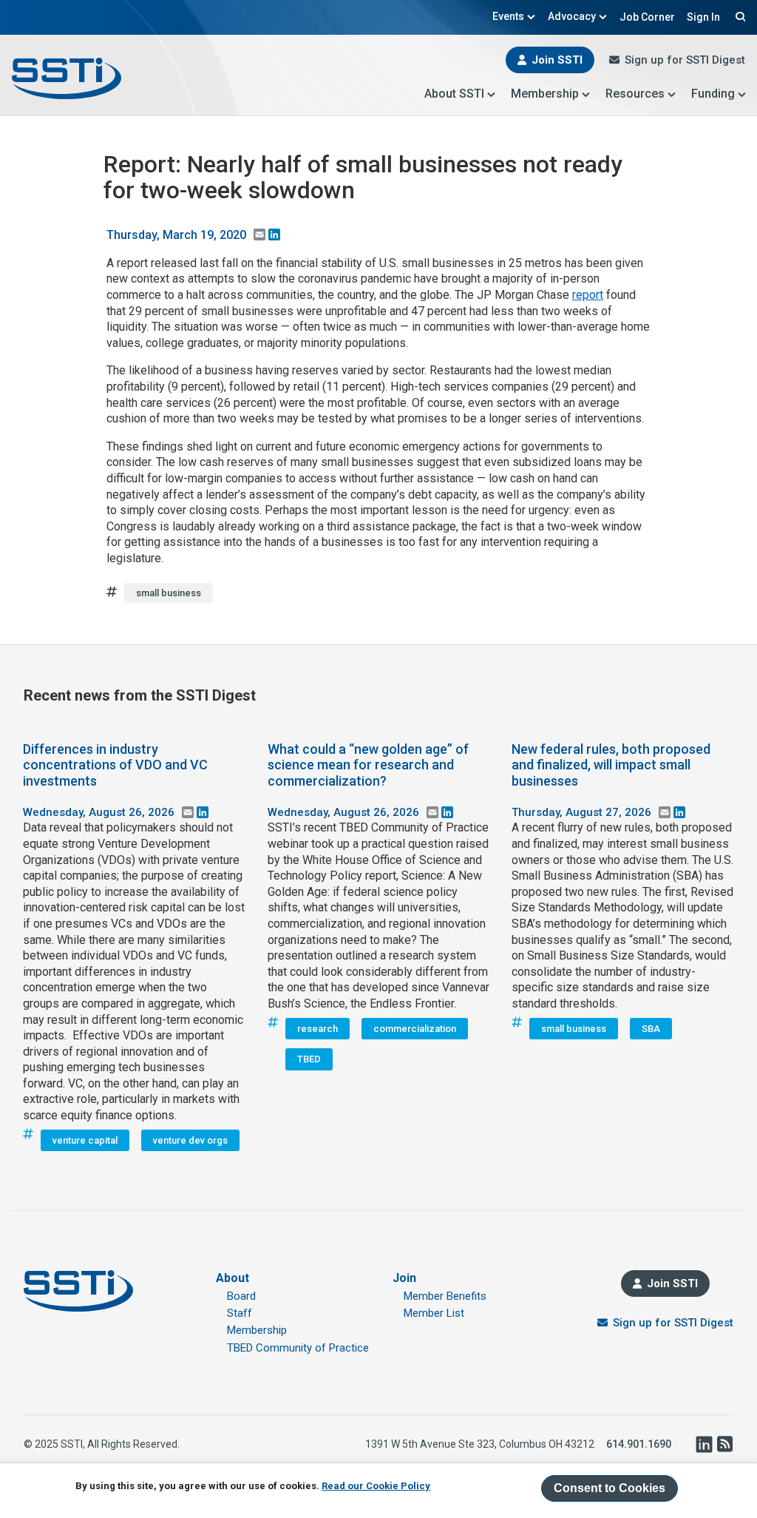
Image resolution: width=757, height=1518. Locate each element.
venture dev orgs (190, 1140)
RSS (724, 1444)
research (317, 1028)
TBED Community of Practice (298, 1348)
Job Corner (647, 17)
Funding (713, 94)
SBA (651, 1028)
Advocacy (572, 16)
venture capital (85, 1140)
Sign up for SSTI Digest (685, 60)
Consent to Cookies (609, 1488)
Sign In (703, 17)
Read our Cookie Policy (376, 1485)
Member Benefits (445, 1296)
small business (168, 592)
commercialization (414, 1028)
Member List (434, 1313)
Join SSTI (557, 60)
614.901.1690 (638, 1444)
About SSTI (454, 94)
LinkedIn (704, 1444)
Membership (545, 94)
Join (404, 1278)
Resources (635, 94)
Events (508, 16)
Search (738, 16)
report (587, 295)
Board (241, 1296)
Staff (239, 1313)
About (232, 1278)
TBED (309, 1059)
